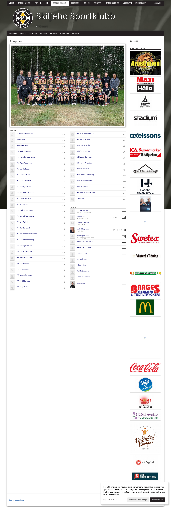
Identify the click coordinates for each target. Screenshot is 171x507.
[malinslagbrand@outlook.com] (124, 230)
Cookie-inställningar (16, 500)
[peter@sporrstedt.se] (124, 236)
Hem (13, 3)
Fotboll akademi (41, 3)
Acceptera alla (157, 499)
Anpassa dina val (110, 499)
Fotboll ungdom (59, 3)
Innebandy (75, 3)
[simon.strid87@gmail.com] (124, 217)
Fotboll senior (24, 3)
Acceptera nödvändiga (138, 499)
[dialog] (134, 493)
